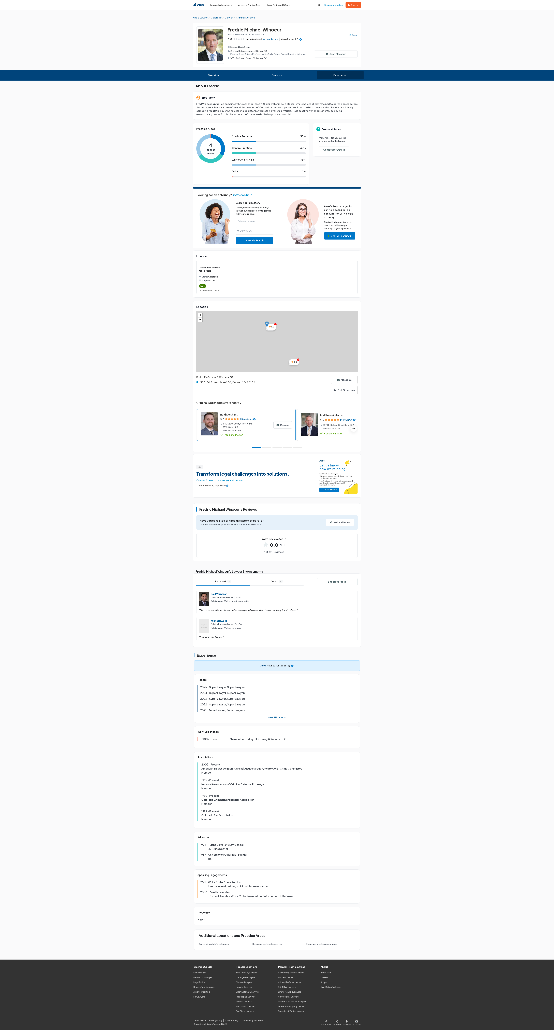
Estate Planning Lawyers (289, 991)
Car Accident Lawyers (288, 996)
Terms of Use (199, 1020)
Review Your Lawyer (202, 977)
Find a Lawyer (199, 972)
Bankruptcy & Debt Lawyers (291, 972)
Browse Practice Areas (204, 987)
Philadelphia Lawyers (246, 996)
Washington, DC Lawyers (247, 991)
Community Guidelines (253, 1020)
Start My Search (254, 240)
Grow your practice (333, 5)
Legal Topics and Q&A (277, 5)
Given (276, 581)
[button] (267, 324)
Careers (324, 977)
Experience (340, 75)
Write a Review (270, 39)
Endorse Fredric (337, 581)
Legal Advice (199, 982)
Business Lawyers (286, 977)
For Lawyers (199, 996)
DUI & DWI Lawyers (287, 987)
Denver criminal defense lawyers (214, 944)
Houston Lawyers (244, 987)
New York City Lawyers (246, 972)
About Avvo (326, 972)
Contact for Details (334, 149)
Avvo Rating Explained (331, 987)
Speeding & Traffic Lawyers (291, 1011)
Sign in (355, 4)
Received (222, 581)
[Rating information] (300, 39)
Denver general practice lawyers (267, 944)
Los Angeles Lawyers (245, 977)
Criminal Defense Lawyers (290, 982)
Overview (213, 75)
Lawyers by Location (220, 5)
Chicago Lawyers (244, 982)
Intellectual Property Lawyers (292, 1006)
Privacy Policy (215, 1020)
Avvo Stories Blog (201, 991)
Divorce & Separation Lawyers (292, 1001)
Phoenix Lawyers (244, 1001)
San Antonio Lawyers (246, 1006)
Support (325, 982)
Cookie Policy (231, 1020)
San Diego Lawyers (245, 1011)
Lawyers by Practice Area (248, 5)
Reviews (277, 75)
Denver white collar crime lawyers (321, 944)
